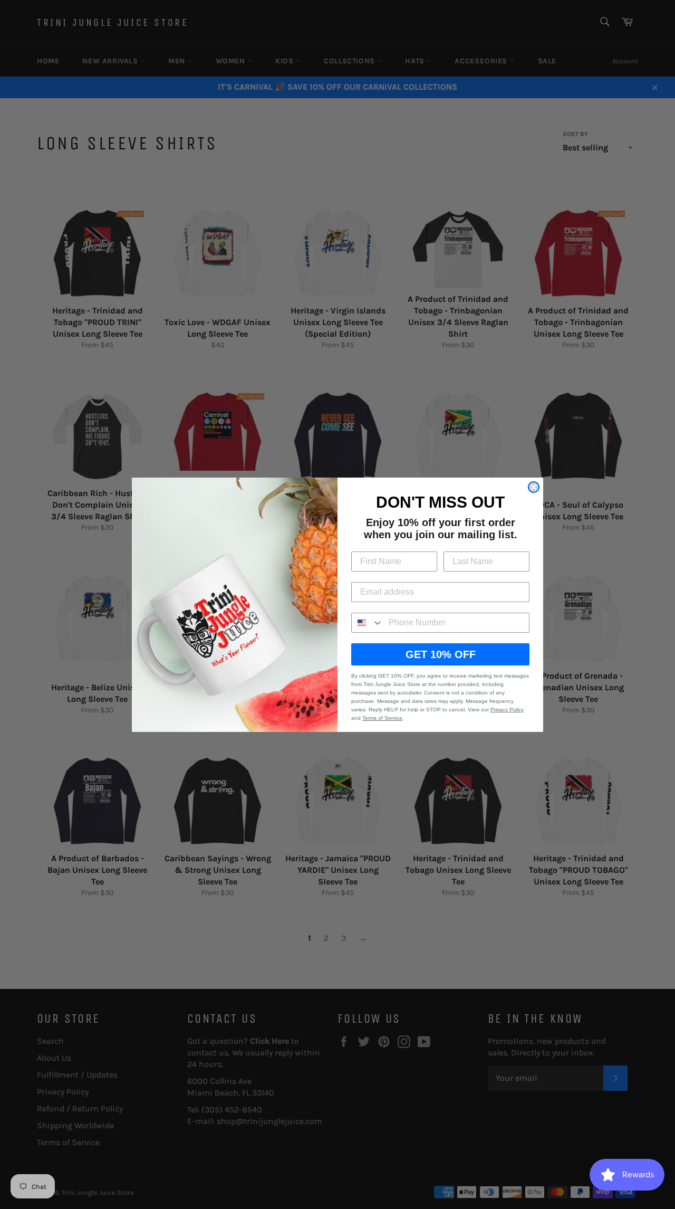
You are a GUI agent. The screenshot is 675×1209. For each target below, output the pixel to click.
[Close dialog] (533, 487)
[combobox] (367, 622)
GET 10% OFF (441, 654)
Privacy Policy (507, 709)
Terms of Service (382, 718)
